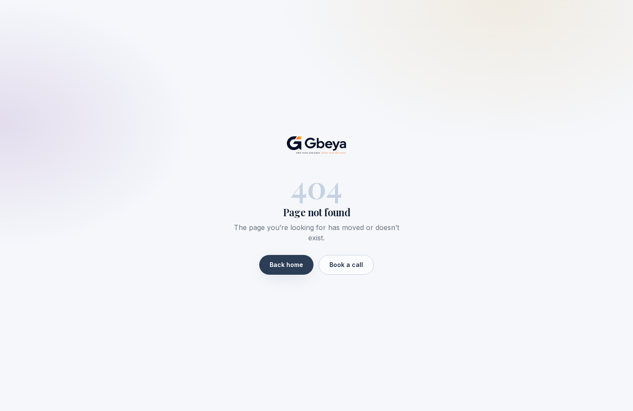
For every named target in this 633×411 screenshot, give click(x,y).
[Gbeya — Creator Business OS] (316, 144)
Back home (286, 264)
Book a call (346, 264)
